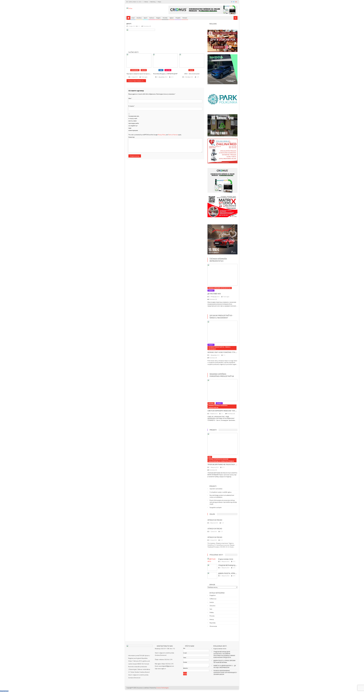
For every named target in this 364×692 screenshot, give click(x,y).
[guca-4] (141, 38)
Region (158, 18)
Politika (212, 612)
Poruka (185, 662)
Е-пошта (131, 106)
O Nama (146, 2)
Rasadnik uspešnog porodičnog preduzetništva (222, 375)
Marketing (152, 2)
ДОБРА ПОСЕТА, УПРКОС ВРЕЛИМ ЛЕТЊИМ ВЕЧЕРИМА (224, 661)
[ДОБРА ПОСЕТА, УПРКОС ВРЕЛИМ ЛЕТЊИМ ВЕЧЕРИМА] (212, 575)
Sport (145, 18)
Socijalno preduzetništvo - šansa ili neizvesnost (221, 316)
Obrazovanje (213, 626)
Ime (184, 648)
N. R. (234, 576)
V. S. (139, 26)
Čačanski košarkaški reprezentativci (218, 259)
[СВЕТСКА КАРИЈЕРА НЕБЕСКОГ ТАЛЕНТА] (222, 390)
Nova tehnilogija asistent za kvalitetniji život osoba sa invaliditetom (222, 496)
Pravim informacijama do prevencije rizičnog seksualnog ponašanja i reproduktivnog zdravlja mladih (223, 502)
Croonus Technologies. (162, 688)
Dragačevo (213, 595)
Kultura (151, 18)
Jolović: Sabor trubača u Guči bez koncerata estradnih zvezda (137, 81)
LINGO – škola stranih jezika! (191, 74)
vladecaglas (144, 77)
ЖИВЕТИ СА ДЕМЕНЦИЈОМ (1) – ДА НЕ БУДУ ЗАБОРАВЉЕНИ (224, 666)
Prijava (159, 2)
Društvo (139, 18)
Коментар (131, 137)
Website (185, 668)
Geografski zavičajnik (216, 507)
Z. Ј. (224, 355)
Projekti (178, 18)
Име (130, 98)
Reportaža (212, 623)
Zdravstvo (212, 606)
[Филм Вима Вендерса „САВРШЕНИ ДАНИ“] (165, 60)
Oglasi (171, 18)
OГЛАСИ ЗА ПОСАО (214, 528)
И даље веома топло (225, 559)
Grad (132, 18)
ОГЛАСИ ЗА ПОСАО (214, 520)
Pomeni (185, 18)
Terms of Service (173, 135)
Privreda (212, 616)
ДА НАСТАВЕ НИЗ (214, 294)
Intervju (211, 403)
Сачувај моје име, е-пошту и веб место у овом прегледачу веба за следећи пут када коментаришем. (133, 123)
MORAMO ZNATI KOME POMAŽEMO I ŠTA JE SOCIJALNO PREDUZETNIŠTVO (232, 352)
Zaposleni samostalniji (216, 489)
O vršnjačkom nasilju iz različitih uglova (220, 492)
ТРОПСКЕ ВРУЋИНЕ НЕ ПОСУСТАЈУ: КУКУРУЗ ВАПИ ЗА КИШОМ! (231, 464)
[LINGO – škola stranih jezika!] (191, 60)
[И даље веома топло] (212, 560)
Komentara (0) (147, 26)
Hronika (165, 18)
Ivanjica (212, 602)
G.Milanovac (134, 70)
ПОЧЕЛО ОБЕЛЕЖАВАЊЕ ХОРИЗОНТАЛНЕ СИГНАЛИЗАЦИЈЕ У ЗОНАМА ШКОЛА (225, 672)
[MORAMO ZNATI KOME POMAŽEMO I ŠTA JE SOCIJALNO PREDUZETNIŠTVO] (222, 331)
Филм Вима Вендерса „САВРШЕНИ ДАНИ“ (165, 74)
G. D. (172, 77)
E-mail (185, 653)
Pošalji (185, 674)
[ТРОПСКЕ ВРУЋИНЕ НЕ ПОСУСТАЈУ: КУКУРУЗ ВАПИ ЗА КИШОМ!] (222, 444)
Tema (184, 657)
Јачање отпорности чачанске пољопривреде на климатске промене (221, 460)
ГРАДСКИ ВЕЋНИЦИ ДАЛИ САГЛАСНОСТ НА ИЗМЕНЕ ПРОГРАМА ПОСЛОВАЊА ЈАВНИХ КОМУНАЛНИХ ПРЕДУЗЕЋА (224, 654)
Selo (209, 457)
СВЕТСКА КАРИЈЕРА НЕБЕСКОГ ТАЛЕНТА (223, 411)
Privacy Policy (162, 135)
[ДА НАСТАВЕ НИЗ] (222, 275)
